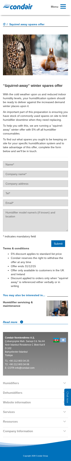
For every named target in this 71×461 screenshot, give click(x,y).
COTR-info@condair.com (21, 368)
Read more (10, 322)
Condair (18, 6)
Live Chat (67, 397)
